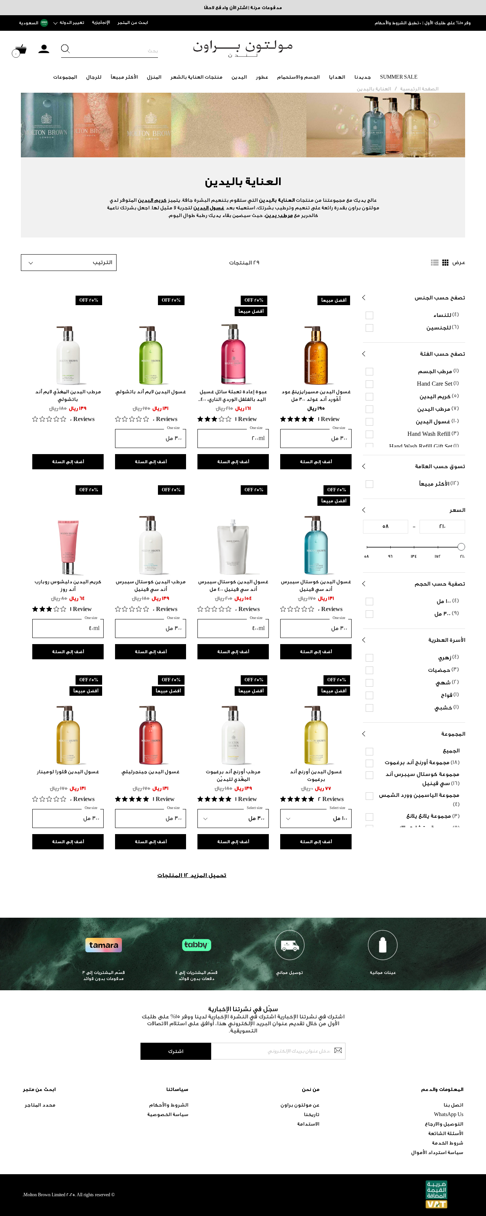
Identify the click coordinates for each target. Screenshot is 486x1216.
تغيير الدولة (72, 22)
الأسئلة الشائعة (445, 1133)
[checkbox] (415, 315)
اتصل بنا (453, 1105)
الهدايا (337, 77)
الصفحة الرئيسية (419, 89)
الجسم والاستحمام (298, 77)
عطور (262, 77)
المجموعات (65, 77)
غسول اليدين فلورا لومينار (68, 771)
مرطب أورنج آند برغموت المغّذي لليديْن (233, 775)
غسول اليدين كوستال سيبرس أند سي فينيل (316, 585)
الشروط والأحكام (168, 1105)
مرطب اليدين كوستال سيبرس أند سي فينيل (151, 585)
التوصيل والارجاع (444, 1124)
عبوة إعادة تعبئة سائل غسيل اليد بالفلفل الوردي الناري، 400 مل (233, 396)
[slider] (461, 547)
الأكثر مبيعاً (124, 77)
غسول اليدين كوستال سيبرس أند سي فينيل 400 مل (233, 585)
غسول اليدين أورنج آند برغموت (316, 775)
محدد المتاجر (40, 1105)
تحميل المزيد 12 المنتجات (191, 875)
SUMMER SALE (399, 77)
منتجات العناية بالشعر (196, 77)
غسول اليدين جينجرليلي (151, 771)
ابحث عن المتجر (133, 22)
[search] (109, 50)
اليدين (239, 77)
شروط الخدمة (447, 1143)
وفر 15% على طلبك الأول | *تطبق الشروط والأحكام (423, 23)
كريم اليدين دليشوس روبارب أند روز (68, 585)
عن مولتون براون (300, 1105)
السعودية (28, 23)
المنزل (154, 77)
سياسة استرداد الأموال (437, 1152)
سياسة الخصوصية (167, 1114)
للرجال (93, 77)
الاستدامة (308, 1124)
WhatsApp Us (448, 1114)
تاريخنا (311, 1114)
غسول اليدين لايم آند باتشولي (150, 391)
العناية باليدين (374, 89)
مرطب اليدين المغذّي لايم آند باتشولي (68, 395)
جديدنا (362, 77)
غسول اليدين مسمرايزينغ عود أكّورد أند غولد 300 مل (316, 395)
